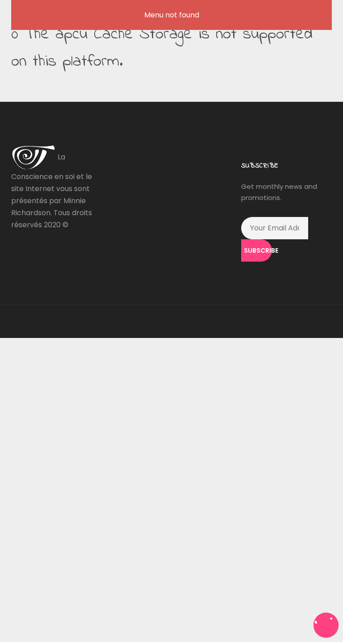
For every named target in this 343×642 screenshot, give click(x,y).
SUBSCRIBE (258, 250)
